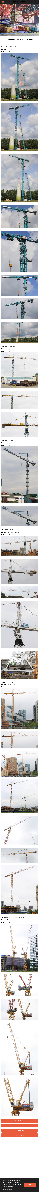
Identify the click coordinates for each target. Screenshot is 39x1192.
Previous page (19, 1121)
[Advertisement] (19, 1158)
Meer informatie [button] (8, 1189)
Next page (19, 1125)
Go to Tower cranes (19, 1130)
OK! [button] (30, 1185)
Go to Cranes (19, 1135)
